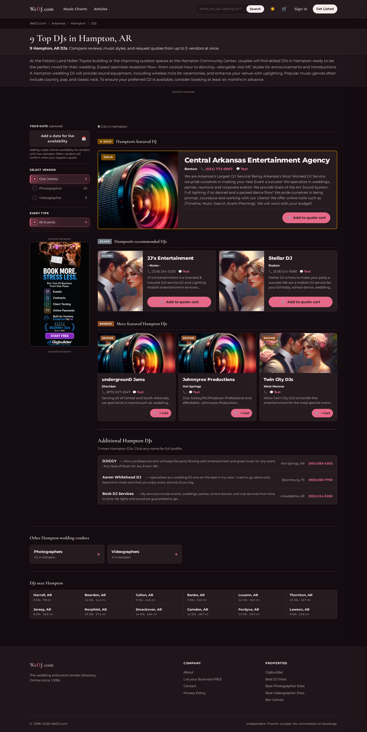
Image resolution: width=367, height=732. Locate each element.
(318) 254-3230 (164, 271)
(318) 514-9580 (285, 271)
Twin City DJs (278, 379)
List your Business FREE (203, 679)
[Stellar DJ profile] (241, 281)
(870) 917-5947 (118, 392)
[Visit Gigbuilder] (60, 294)
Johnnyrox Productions (209, 379)
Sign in (301, 9)
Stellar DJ (280, 258)
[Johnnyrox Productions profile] (217, 353)
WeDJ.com (38, 23)
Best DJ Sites (275, 679)
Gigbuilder (274, 672)
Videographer (50, 198)
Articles (100, 9)
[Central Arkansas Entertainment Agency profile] (138, 190)
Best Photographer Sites (285, 686)
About (188, 672)
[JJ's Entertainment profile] (120, 281)
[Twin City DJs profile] (298, 353)
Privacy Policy (195, 693)
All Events (47, 222)
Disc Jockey (48, 179)
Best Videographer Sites (284, 693)
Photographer (50, 188)
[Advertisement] (183, 105)
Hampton (78, 23)
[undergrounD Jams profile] (136, 353)
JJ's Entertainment (170, 258)
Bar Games (274, 700)
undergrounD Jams (123, 379)
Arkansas (58, 23)
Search (255, 9)
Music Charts (75, 9)
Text (242, 169)
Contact (190, 686)
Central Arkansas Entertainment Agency (257, 160)
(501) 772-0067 (219, 169)
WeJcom (41, 9)
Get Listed (325, 9)
